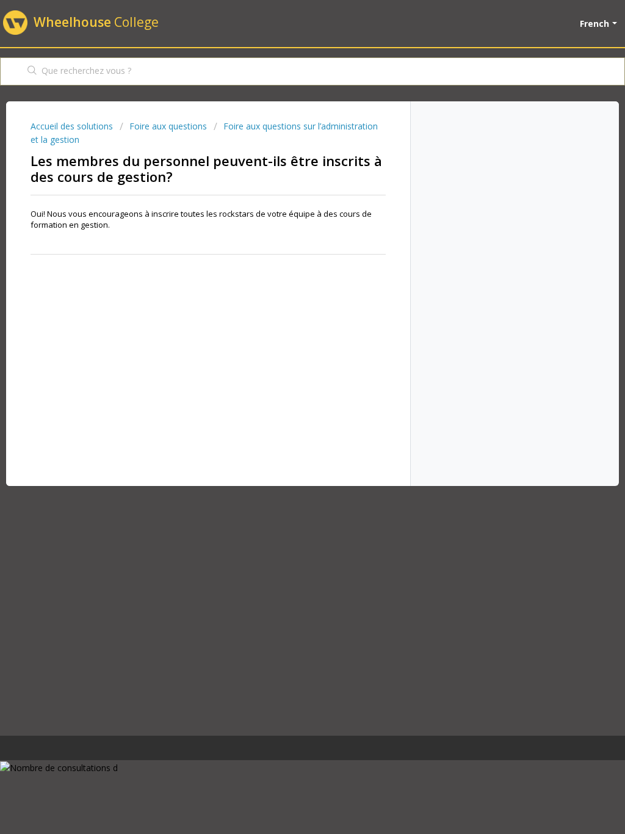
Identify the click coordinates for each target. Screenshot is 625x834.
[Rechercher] (32, 71)
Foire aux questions (168, 126)
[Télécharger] (290, 259)
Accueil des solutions (73, 126)
